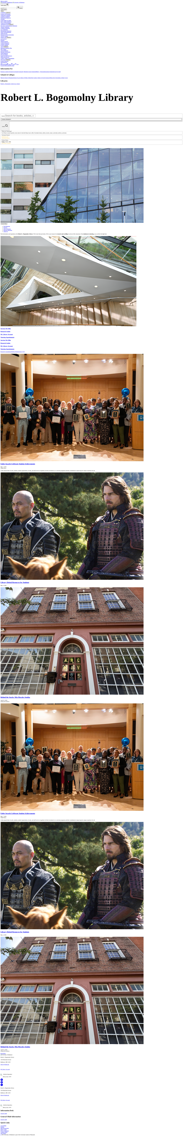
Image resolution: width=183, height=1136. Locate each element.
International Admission (6, 31)
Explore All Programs (5, 14)
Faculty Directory (5, 61)
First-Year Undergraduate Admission (9, 25)
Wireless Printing (15, 351)
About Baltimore (4, 50)
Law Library (17, 83)
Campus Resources (5, 42)
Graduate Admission (5, 28)
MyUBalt (12, 65)
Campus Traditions (5, 44)
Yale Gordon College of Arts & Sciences (40, 77)
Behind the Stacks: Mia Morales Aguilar (15, 697)
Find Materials (6, 226)
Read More (3, 1053)
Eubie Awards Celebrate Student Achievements (18, 464)
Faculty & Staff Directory (6, 55)
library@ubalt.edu (5, 1064)
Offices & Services (5, 57)
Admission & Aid (5, 24)
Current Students (32, 71)
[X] (2, 1085)
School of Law (16, 77)
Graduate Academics (5, 16)
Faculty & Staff (57, 71)
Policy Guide (4, 1129)
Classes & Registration (6, 23)
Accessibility (3, 1125)
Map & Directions (5, 1128)
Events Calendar (4, 45)
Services (5, 227)
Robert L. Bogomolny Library (7, 83)
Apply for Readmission (6, 32)
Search (3, 116)
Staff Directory (4, 62)
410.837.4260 (4, 1113)
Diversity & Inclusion (5, 52)
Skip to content (4, 1)
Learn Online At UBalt (6, 20)
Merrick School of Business (7, 77)
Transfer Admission (5, 27)
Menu (2, 11)
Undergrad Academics (6, 15)
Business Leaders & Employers (8, 71)
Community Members (23, 71)
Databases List (5, 136)
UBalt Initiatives (4, 53)
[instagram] (2, 1083)
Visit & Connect (4, 36)
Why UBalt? (3, 49)
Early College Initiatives (6, 21)
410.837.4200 (4, 1119)
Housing (2, 40)
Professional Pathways (6, 17)
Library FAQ (22, 351)
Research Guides (5, 331)
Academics (3, 12)
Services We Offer (6, 328)
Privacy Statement (5, 1130)
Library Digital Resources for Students (15, 582)
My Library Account (7, 334)
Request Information (5, 65)
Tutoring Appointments (7, 337)
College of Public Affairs (25, 77)
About (2, 46)
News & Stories (4, 54)
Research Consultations (6, 351)
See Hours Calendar (6, 143)
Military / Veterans (40, 71)
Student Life (3, 37)
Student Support (4, 41)
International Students (49, 71)
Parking (2, 1127)
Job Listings (3, 1133)
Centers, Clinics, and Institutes (7, 58)
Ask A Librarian (7, 229)
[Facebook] (2, 1080)
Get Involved (4, 39)
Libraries (3, 19)
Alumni (16, 71)
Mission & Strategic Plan (6, 48)
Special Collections (7, 230)
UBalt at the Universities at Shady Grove (58, 77)
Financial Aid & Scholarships (7, 34)
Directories (3, 59)
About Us (5, 231)
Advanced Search (6, 138)
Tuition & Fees (4, 33)
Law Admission (4, 29)
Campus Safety (4, 1132)
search (2, 8)
